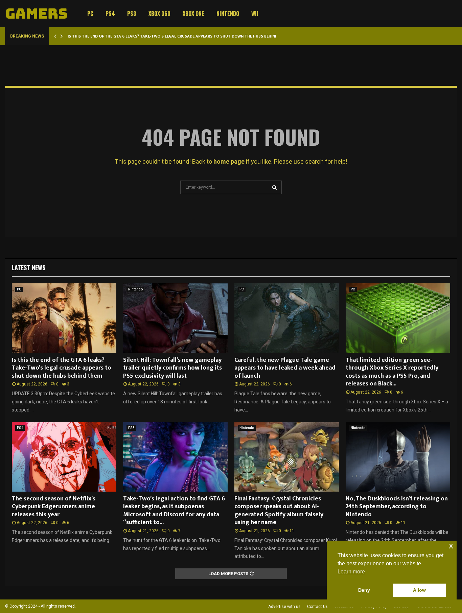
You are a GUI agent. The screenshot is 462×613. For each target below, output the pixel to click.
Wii (254, 13)
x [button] (451, 545)
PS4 (110, 13)
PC (90, 13)
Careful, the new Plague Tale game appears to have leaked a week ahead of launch (285, 368)
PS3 (131, 13)
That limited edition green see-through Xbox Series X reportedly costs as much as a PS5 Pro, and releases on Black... (392, 372)
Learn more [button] (351, 571)
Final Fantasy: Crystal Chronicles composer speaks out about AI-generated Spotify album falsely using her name (278, 510)
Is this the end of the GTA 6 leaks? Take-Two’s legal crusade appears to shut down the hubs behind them (178, 36)
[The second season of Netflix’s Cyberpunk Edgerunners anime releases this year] (64, 457)
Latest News (28, 267)
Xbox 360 (159, 13)
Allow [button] (419, 590)
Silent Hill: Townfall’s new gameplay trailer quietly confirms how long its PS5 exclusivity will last (172, 368)
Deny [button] (364, 590)
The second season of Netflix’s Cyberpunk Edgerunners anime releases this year (53, 507)
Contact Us (317, 606)
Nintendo (227, 13)
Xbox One (193, 13)
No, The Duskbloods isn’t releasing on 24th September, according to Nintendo (397, 507)
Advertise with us (284, 606)
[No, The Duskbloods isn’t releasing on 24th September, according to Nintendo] (398, 457)
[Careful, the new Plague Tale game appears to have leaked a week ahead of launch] (286, 318)
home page (229, 161)
